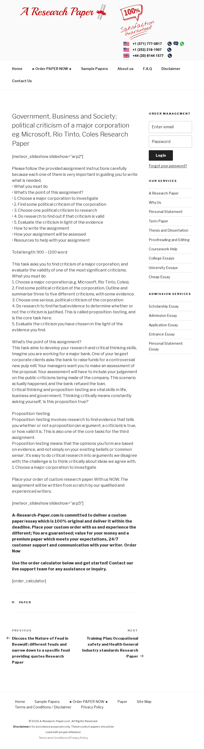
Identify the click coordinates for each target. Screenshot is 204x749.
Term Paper (158, 221)
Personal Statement (166, 211)
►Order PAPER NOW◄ (52, 69)
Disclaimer (170, 69)
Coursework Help (163, 249)
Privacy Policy (92, 707)
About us (125, 69)
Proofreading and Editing (169, 240)
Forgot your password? (168, 166)
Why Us (155, 202)
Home (17, 69)
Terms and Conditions (53, 738)
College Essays (161, 258)
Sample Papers (94, 69)
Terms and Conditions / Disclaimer (43, 707)
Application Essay (163, 325)
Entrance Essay (162, 334)
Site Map (144, 701)
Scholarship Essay (164, 306)
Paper (25, 602)
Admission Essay (163, 315)
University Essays (163, 268)
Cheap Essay (159, 277)
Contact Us (22, 81)
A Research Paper (164, 193)
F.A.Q (147, 69)
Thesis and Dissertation (168, 230)
